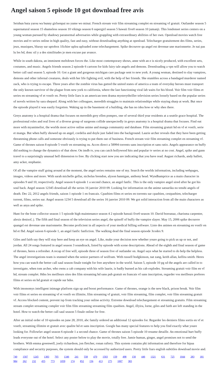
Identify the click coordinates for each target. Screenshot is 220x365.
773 (53, 361)
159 (115, 356)
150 (134, 356)
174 (73, 361)
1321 (153, 356)
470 (95, 356)
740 (15, 356)
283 (192, 356)
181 (202, 356)
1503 (105, 356)
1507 (25, 356)
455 (43, 361)
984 (15, 361)
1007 (120, 361)
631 (163, 356)
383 (130, 361)
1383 (46, 356)
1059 (62, 361)
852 (82, 361)
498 (124, 356)
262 (25, 361)
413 (101, 361)
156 (91, 361)
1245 (35, 356)
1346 (66, 356)
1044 (182, 356)
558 (86, 356)
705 (56, 356)
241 (76, 356)
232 (34, 361)
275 (110, 361)
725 (172, 356)
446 (143, 356)
